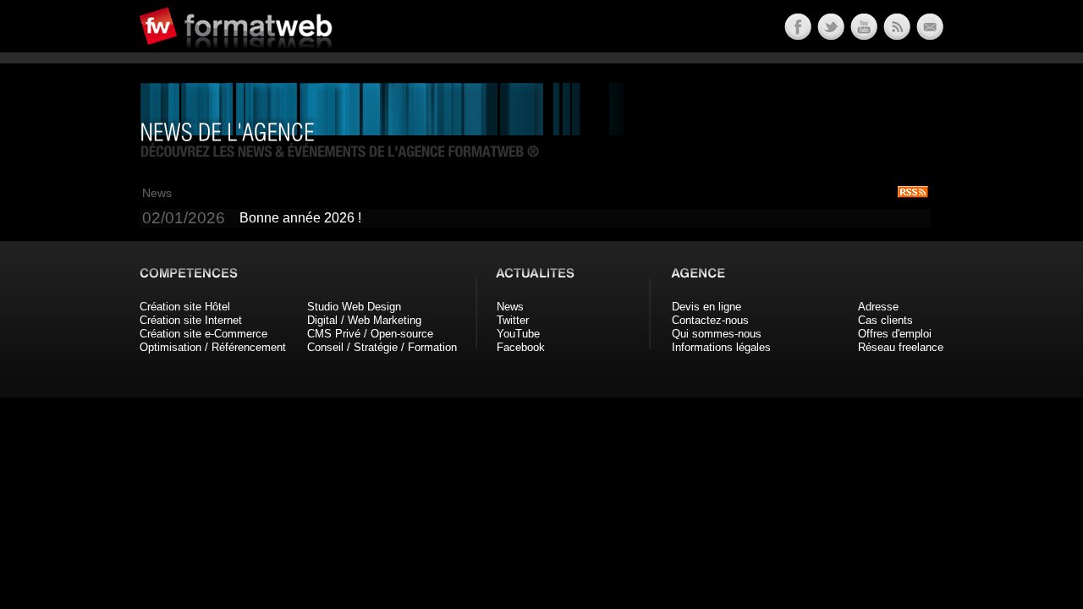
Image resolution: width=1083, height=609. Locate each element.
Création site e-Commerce (203, 333)
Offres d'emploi (895, 333)
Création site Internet (191, 320)
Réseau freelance (900, 347)
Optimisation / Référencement (213, 347)
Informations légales (721, 347)
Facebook (521, 347)
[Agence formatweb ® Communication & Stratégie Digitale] (300, 59)
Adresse (878, 306)
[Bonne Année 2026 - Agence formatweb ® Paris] (895, 36)
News (510, 306)
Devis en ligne (706, 306)
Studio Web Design (354, 306)
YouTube (518, 333)
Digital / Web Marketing (364, 320)
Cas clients (885, 320)
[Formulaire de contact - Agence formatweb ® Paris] (928, 36)
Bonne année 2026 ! (300, 218)
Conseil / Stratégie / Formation (382, 347)
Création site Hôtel (185, 306)
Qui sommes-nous (716, 333)
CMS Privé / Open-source (370, 333)
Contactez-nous (710, 320)
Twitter (513, 320)
